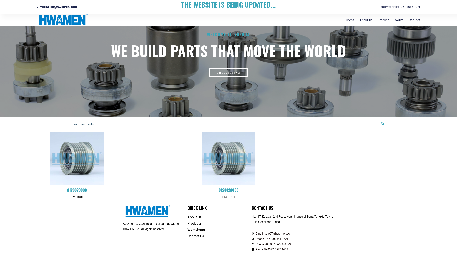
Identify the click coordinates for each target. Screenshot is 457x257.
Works (398, 20)
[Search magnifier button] (382, 123)
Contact (414, 20)
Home (350, 20)
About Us (366, 20)
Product (383, 20)
